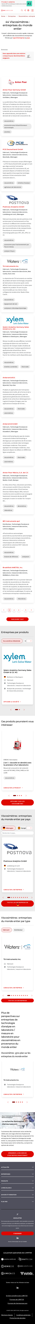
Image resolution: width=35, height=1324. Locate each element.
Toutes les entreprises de (17, 902)
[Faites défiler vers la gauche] (28, 641)
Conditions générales (23, 1315)
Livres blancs (6, 1188)
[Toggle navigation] (32, 10)
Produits (4, 1181)
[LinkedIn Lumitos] (17, 1288)
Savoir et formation (8, 1194)
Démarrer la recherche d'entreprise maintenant (17, 1154)
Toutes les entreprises (17, 1000)
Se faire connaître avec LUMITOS (17, 1296)
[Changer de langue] (28, 10)
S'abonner (17, 1233)
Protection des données (17, 1318)
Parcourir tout (17, 619)
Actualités (5, 1167)
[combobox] (17, 833)
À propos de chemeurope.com (17, 1303)
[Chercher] (22, 10)
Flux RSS (4, 1201)
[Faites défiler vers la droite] (30, 641)
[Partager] (25, 10)
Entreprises (5, 1174)
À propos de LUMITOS (17, 1299)
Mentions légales (7, 1315)
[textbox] (17, 833)
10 (27, 897)
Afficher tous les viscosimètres (17, 802)
